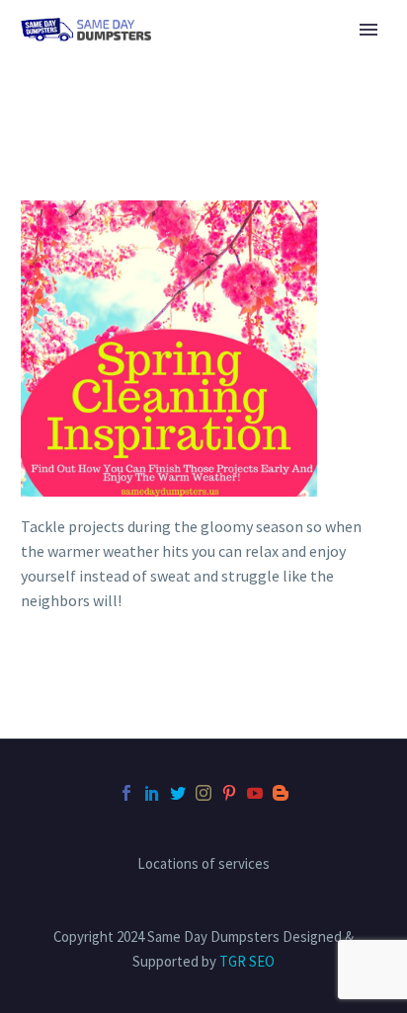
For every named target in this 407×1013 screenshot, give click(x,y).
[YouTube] (255, 793)
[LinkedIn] (152, 793)
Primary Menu (368, 29)
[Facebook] (126, 793)
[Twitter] (178, 793)
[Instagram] (203, 793)
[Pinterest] (229, 793)
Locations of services (203, 864)
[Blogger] (280, 793)
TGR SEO (247, 961)
